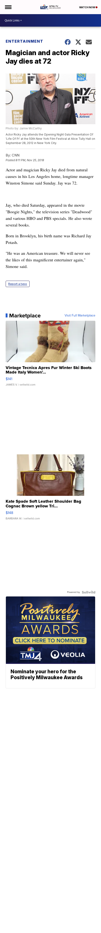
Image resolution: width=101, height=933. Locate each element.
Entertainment (24, 41)
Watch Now (87, 7)
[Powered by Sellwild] (88, 592)
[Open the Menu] (8, 7)
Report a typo (17, 284)
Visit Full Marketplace (80, 315)
